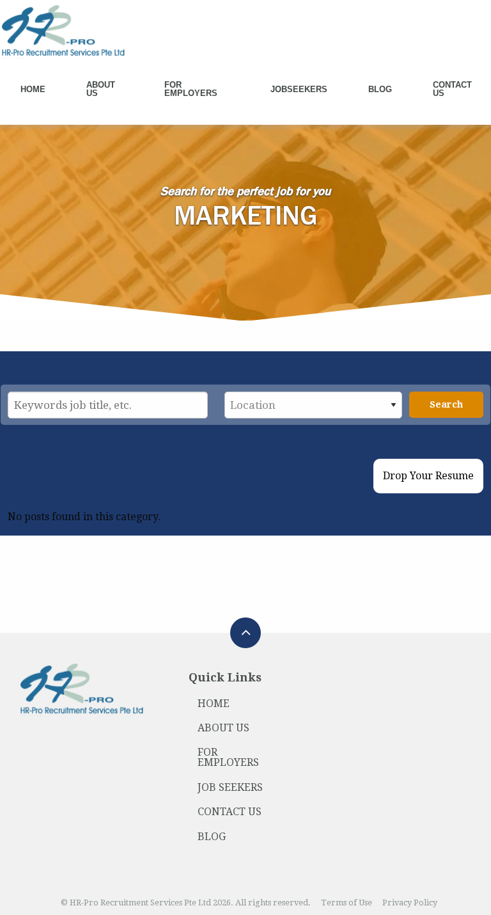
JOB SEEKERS (230, 787)
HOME (214, 703)
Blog (380, 89)
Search (446, 404)
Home (32, 89)
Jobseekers (298, 89)
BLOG (212, 837)
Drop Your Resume (428, 476)
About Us (100, 89)
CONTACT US (229, 812)
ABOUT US (223, 728)
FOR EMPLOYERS (228, 757)
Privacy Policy (409, 902)
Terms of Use (346, 902)
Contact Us (452, 89)
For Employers (190, 89)
